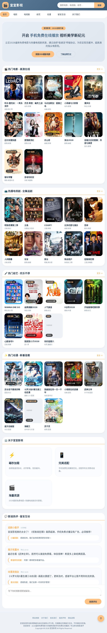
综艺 (38, 14)
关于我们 (76, 14)
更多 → (100, 69)
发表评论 (93, 602)
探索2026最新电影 (43, 54)
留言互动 (61, 14)
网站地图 (35, 618)
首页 (5, 14)
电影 (15, 14)
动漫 (49, 14)
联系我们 (53, 618)
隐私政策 (71, 618)
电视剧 (27, 14)
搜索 (99, 5)
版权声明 (62, 618)
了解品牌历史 (65, 54)
